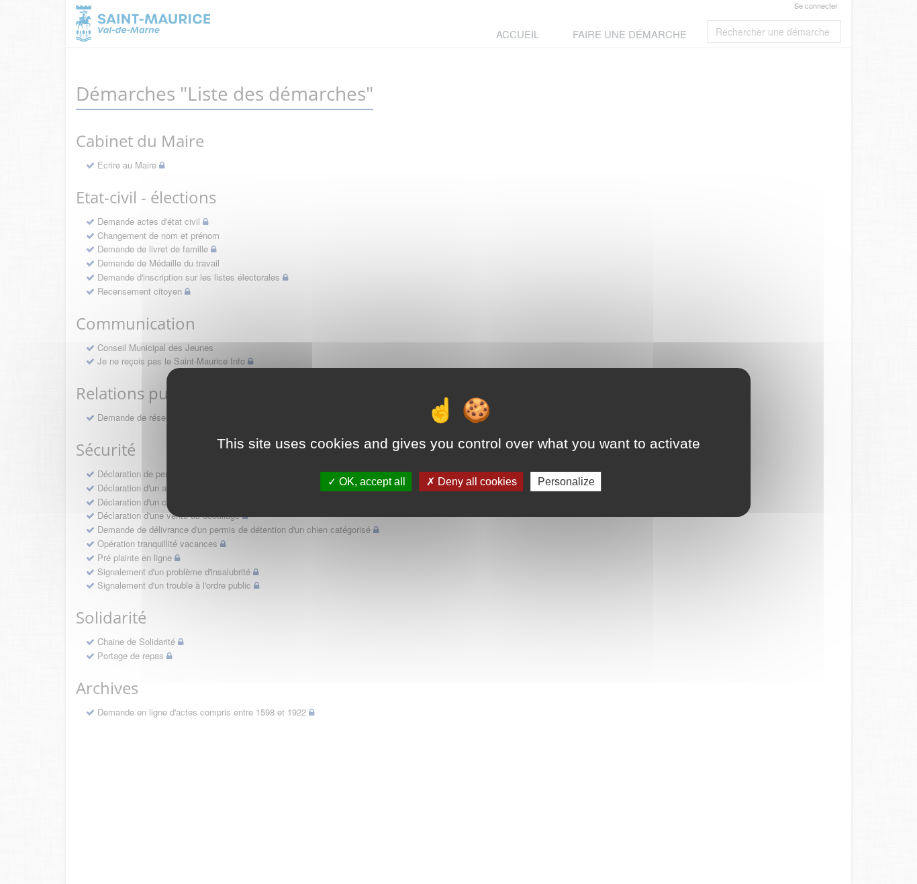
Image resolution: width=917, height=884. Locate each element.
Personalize (566, 481)
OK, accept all (370, 481)
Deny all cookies (476, 481)
